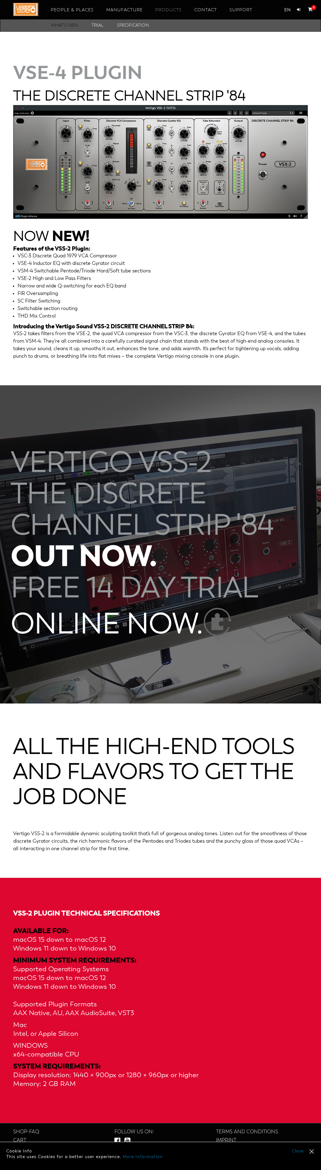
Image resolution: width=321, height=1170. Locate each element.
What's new (64, 25)
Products (168, 10)
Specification (133, 25)
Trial (97, 25)
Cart (19, 1140)
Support (240, 10)
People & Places (72, 10)
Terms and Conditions (247, 1132)
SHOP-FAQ (26, 1132)
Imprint (226, 1140)
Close (298, 1151)
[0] (309, 9)
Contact (205, 10)
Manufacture (124, 10)
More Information (143, 1157)
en (287, 10)
